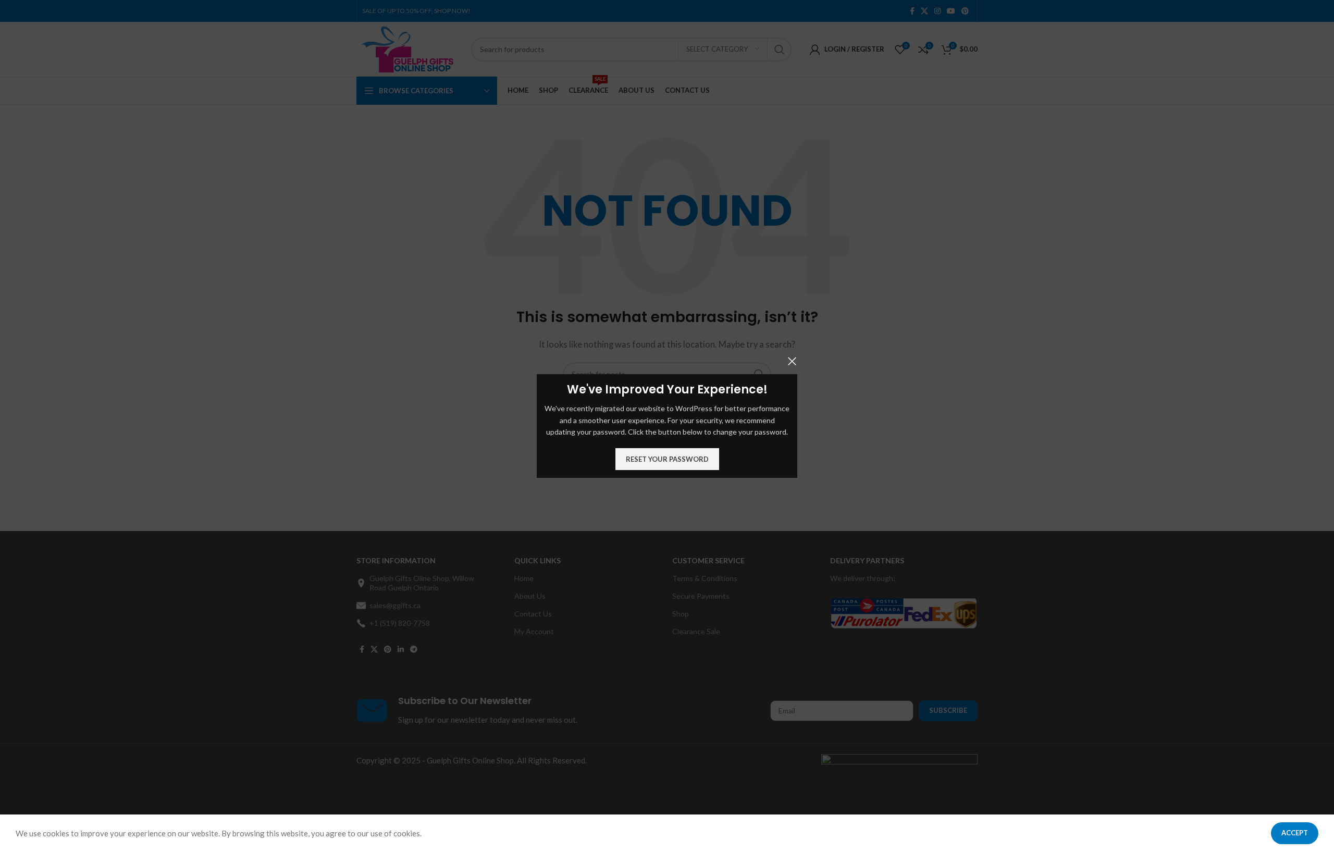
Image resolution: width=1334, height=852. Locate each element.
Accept (1294, 833)
